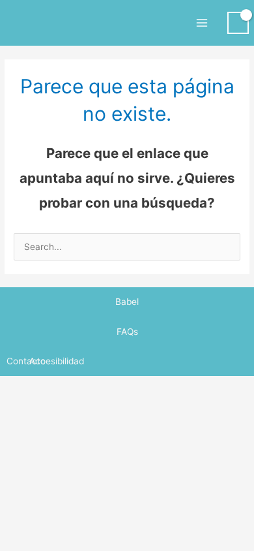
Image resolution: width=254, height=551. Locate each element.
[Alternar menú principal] (201, 22)
